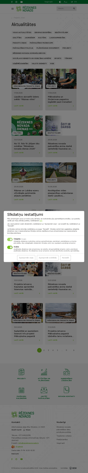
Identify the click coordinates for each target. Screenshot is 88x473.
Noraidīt (65, 258)
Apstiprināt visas (26, 258)
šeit (41, 221)
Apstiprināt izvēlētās (48, 258)
